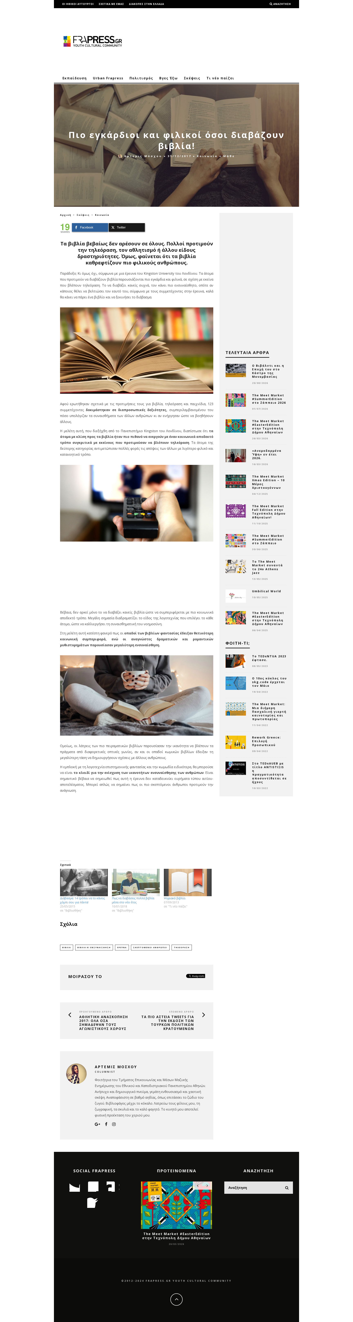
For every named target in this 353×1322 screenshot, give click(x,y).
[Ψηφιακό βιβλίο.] (188, 882)
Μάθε (229, 156)
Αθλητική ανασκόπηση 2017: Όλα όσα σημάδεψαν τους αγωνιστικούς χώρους (103, 1023)
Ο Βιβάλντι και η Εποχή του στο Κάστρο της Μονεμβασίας (268, 371)
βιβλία (66, 947)
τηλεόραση (182, 947)
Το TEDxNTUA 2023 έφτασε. (269, 658)
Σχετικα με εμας (111, 4)
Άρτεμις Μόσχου (143, 156)
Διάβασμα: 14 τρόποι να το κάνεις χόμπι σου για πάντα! (82, 900)
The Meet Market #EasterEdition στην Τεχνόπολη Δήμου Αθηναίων (268, 426)
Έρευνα (122, 947)
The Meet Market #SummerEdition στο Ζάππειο (268, 539)
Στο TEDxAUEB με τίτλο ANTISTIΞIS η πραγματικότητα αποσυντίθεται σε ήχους (269, 772)
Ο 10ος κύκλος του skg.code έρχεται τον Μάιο (269, 682)
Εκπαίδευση (75, 78)
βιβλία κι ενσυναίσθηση (94, 947)
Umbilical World (266, 591)
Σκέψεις (192, 78)
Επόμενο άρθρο (181, 1011)
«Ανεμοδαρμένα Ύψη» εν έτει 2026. (267, 454)
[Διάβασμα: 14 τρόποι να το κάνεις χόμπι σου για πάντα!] (84, 882)
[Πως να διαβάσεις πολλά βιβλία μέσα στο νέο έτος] (136, 882)
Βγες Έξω (168, 78)
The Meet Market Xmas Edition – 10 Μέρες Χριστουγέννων (268, 482)
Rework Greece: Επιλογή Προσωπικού (266, 741)
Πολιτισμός (141, 78)
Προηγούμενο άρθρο (95, 1011)
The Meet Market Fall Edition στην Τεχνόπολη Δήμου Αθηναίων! (269, 511)
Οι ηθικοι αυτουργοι (78, 4)
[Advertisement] (218, 41)
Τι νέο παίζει (220, 78)
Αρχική (65, 214)
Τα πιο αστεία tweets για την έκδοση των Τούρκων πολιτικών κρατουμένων (167, 1023)
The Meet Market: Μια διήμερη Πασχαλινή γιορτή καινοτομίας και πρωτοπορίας (269, 711)
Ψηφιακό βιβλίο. (175, 898)
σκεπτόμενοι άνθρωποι (150, 947)
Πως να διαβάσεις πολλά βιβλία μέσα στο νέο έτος (133, 900)
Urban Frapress (108, 78)
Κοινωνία (207, 156)
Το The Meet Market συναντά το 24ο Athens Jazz (267, 567)
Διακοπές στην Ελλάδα (146, 4)
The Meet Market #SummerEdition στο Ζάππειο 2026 (269, 399)
